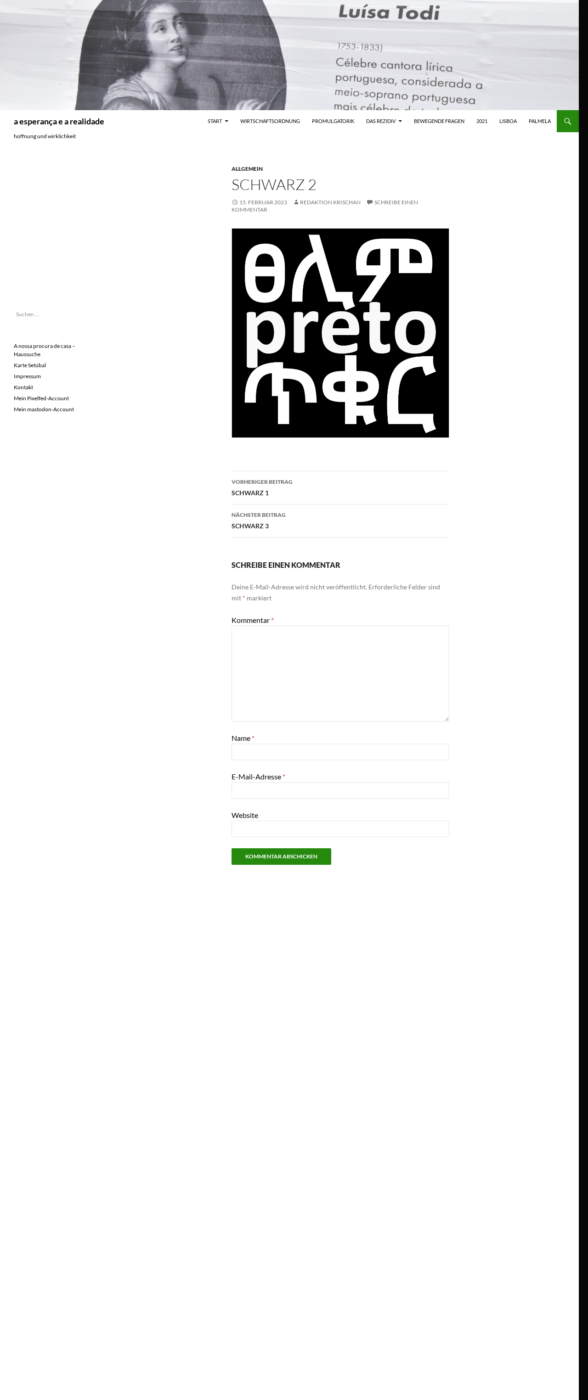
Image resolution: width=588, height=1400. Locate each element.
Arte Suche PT (32, 243)
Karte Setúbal (30, 365)
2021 (481, 121)
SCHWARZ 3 (259, 520)
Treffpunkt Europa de (43, 226)
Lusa (20, 209)
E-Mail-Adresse (258, 776)
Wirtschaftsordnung (270, 121)
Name (243, 738)
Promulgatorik (333, 121)
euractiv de (29, 192)
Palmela (540, 121)
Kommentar (253, 620)
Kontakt (23, 387)
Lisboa (508, 121)
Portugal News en (38, 157)
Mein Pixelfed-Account (41, 398)
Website (245, 815)
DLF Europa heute (37, 260)
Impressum (27, 376)
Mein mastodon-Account (44, 409)
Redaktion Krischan (330, 202)
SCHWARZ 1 (262, 487)
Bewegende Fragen (439, 121)
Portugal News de (38, 175)
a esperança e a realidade (59, 121)
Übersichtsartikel (38, 278)
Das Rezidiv (381, 121)
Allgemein (247, 168)
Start (215, 121)
